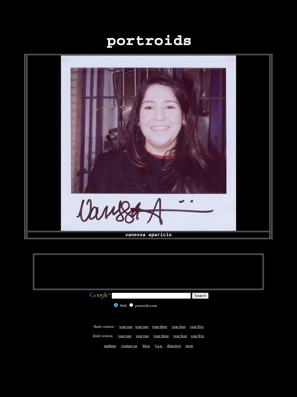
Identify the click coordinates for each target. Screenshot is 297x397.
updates (110, 346)
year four (179, 326)
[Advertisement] (148, 15)
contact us (129, 346)
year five (197, 326)
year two (141, 326)
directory (174, 346)
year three (159, 326)
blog (146, 346)
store (189, 346)
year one (126, 326)
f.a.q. (159, 346)
